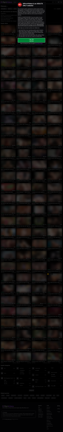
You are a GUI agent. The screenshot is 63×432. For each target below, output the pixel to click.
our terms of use (39, 43)
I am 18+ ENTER (31, 40)
